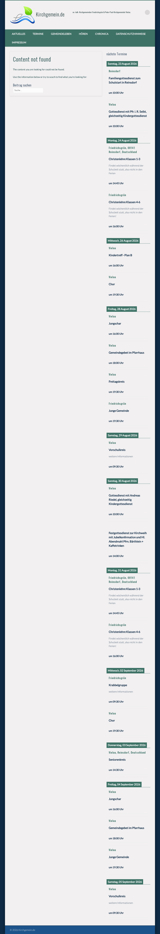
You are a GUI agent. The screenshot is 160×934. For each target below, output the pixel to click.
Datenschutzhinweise (131, 33)
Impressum (19, 42)
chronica (101, 33)
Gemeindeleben (61, 33)
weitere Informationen (121, 456)
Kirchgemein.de (50, 14)
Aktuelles (18, 33)
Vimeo (140, 12)
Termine (38, 33)
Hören (83, 33)
